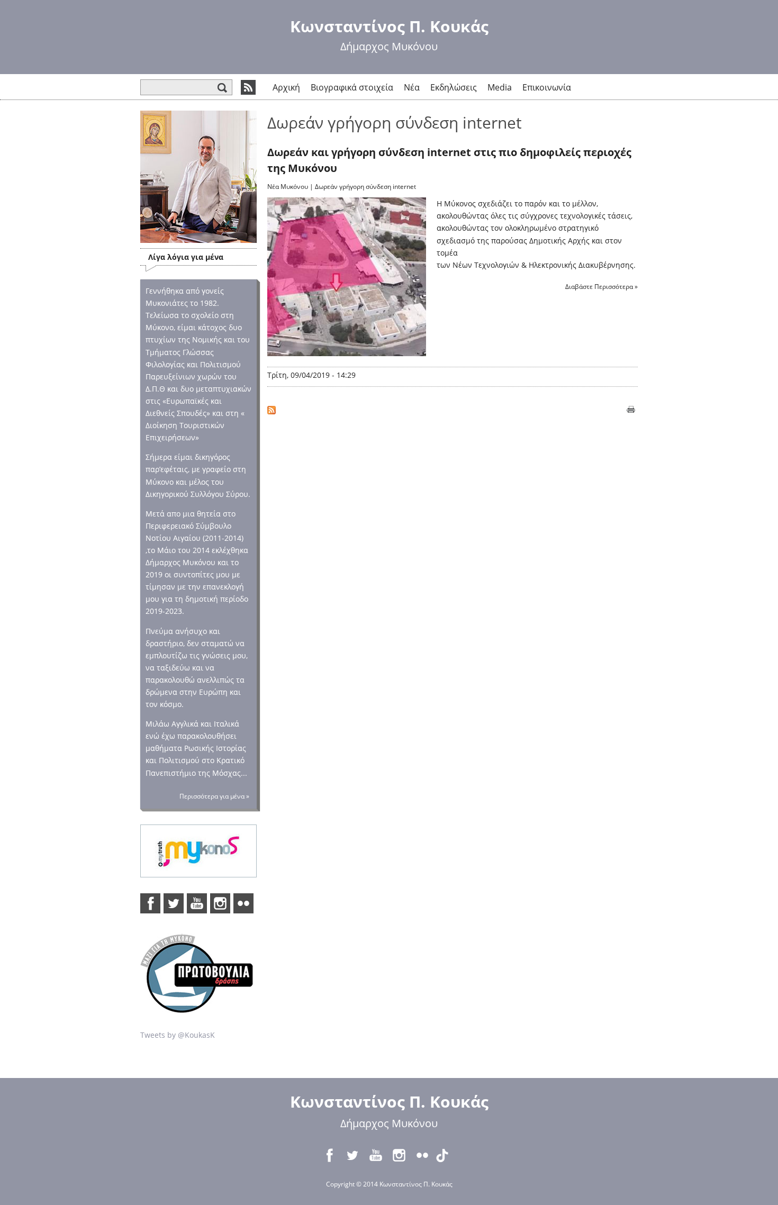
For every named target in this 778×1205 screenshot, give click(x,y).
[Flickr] (243, 903)
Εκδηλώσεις (453, 87)
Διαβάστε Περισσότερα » (601, 286)
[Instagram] (220, 903)
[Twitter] (174, 903)
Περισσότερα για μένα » (214, 796)
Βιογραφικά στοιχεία (352, 87)
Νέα (412, 87)
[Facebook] (150, 903)
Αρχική (286, 87)
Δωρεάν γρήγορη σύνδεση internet (365, 186)
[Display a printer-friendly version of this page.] (631, 408)
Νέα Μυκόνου (287, 186)
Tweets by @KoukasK (177, 1035)
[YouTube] (197, 903)
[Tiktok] (446, 1155)
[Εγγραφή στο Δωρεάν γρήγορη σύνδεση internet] (271, 408)
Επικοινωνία (546, 87)
